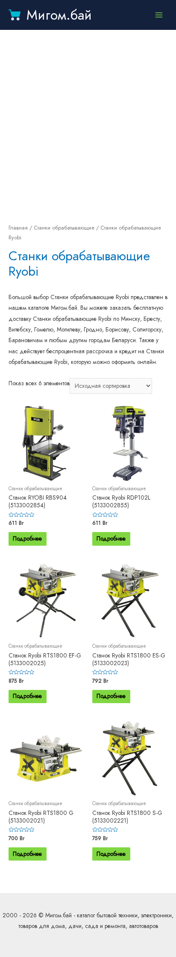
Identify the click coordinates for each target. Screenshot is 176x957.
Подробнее (27, 538)
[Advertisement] (88, 126)
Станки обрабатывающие (64, 228)
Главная (18, 228)
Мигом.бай (59, 15)
